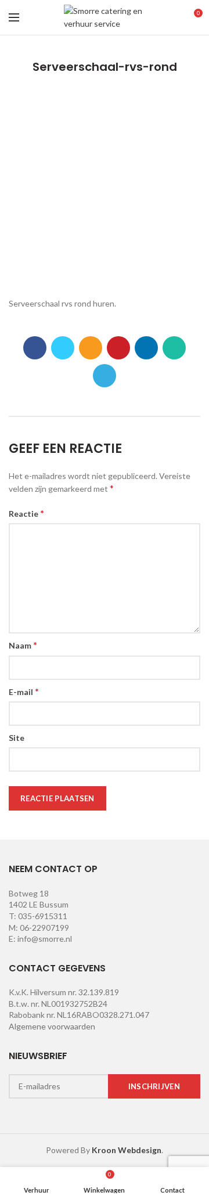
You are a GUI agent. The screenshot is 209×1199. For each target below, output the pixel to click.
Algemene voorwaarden (52, 1026)
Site (16, 738)
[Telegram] (104, 375)
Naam (23, 644)
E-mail (24, 691)
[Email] (90, 347)
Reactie (26, 513)
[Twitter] (62, 347)
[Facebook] (34, 347)
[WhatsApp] (174, 347)
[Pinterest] (118, 347)
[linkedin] (146, 347)
